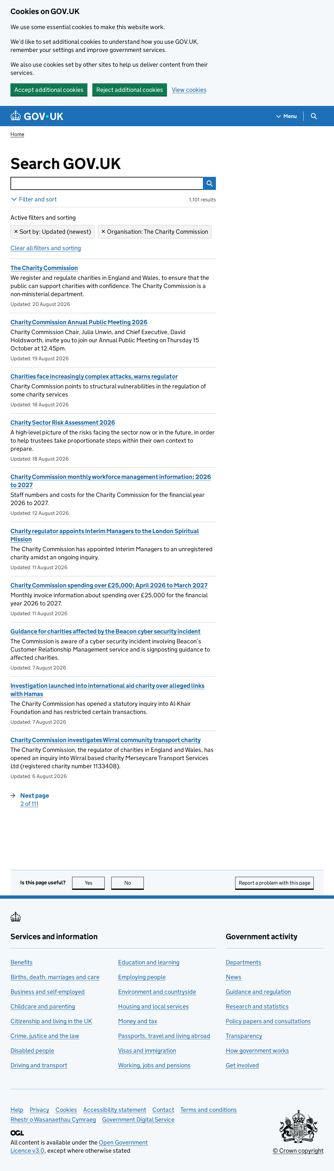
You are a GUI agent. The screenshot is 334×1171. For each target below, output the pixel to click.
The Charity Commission (44, 268)
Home (17, 134)
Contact (163, 1109)
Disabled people (32, 1050)
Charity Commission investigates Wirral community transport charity (105, 740)
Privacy (39, 1109)
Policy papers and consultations (268, 1021)
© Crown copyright (298, 1150)
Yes (95, 883)
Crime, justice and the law (44, 1036)
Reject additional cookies (129, 89)
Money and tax (137, 1021)
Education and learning (148, 962)
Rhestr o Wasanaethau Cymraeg (53, 1119)
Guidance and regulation (258, 991)
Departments (243, 962)
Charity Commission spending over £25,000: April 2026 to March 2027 (108, 585)
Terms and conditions (208, 1109)
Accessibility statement (114, 1109)
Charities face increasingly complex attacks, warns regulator (94, 376)
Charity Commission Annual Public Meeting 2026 (78, 322)
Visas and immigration (147, 1050)
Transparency (244, 1036)
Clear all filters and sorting (45, 248)
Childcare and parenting (42, 1006)
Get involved (242, 1065)
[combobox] (106, 183)
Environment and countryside (157, 991)
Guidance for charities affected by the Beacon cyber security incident (105, 631)
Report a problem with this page (274, 883)
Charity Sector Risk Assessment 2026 (62, 422)
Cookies (66, 1109)
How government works (257, 1050)
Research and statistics (257, 1006)
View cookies (189, 90)
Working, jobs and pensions (154, 1065)
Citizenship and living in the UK (51, 1021)
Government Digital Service (138, 1119)
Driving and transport (38, 1065)
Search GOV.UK (86, 164)
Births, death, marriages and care (54, 977)
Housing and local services (153, 1006)
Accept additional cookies (49, 89)
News (233, 977)
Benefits (21, 962)
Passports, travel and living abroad (164, 1036)
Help (16, 1109)
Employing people (142, 977)
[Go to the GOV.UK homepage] (36, 116)
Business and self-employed (47, 991)
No (134, 883)
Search (209, 183)
